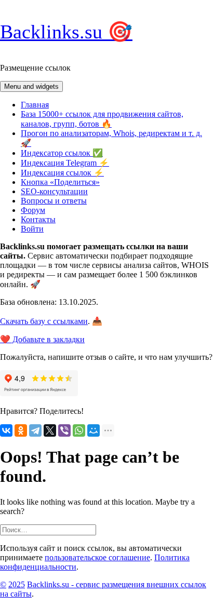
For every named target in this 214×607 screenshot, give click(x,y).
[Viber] (64, 430)
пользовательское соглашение (97, 557)
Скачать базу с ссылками (44, 321)
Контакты (38, 219)
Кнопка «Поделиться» (60, 182)
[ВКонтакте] (6, 430)
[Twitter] (50, 430)
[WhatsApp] (79, 430)
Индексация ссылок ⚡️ (62, 172)
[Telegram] (35, 430)
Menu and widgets (31, 86)
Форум (33, 210)
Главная (35, 104)
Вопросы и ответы (54, 200)
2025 (16, 584)
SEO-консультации (54, 191)
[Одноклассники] (21, 430)
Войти (32, 228)
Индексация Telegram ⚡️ (65, 162)
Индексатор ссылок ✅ (62, 153)
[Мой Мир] (93, 430)
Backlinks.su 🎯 (66, 32)
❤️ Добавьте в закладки (42, 339)
